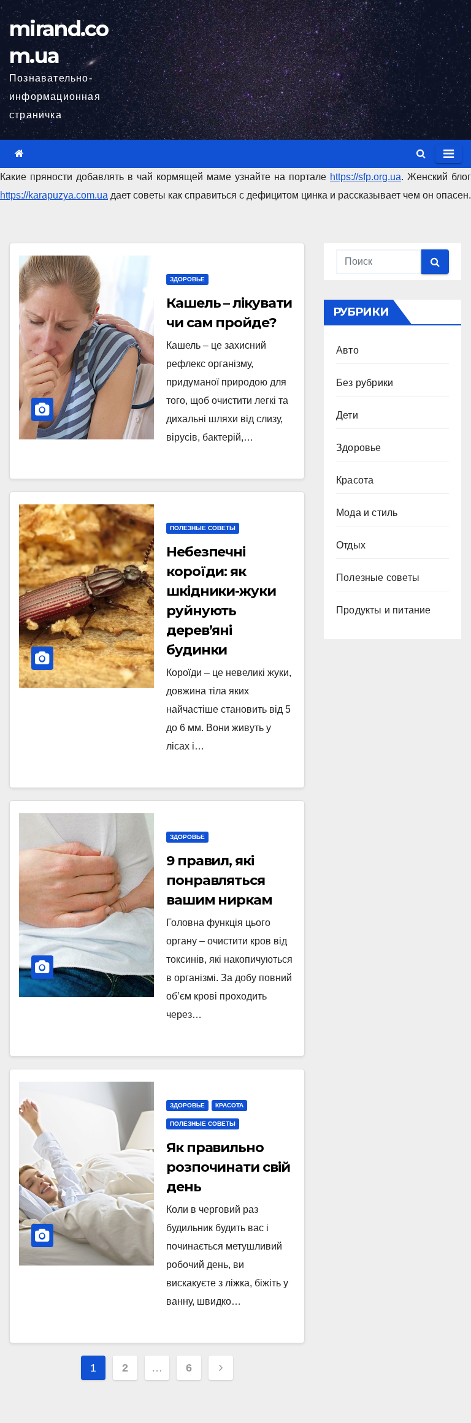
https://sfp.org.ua (365, 177)
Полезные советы (203, 528)
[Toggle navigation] (448, 154)
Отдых (351, 545)
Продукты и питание (383, 610)
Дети (347, 415)
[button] (421, 153)
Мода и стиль (366, 512)
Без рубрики (364, 383)
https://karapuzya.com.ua (54, 195)
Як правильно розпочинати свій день (227, 1167)
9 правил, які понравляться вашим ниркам (219, 880)
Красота (229, 1105)
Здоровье (187, 279)
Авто (347, 350)
